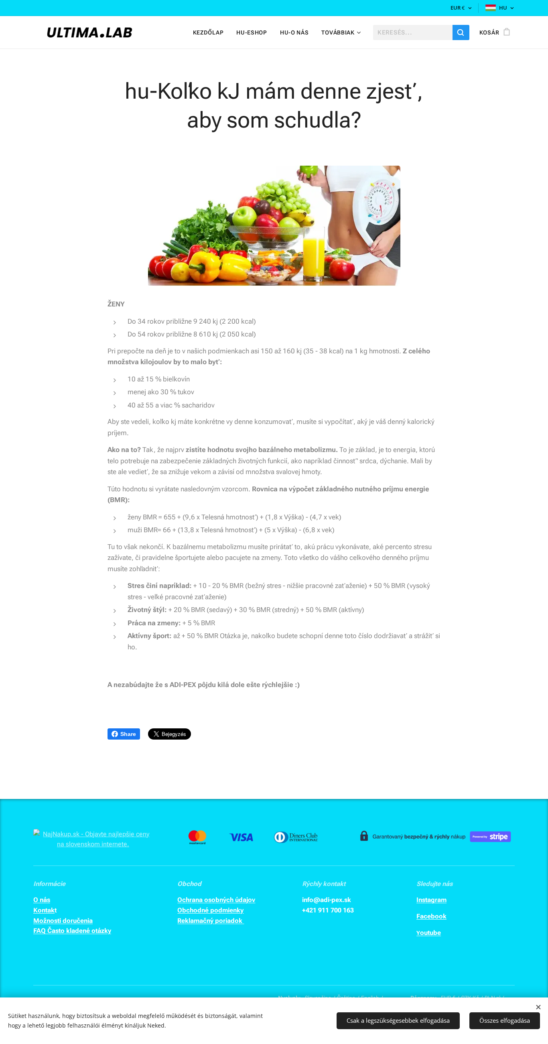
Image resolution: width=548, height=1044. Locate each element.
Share (128, 734)
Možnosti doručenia (63, 920)
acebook (433, 916)
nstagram (432, 900)
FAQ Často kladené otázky (72, 931)
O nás (41, 900)
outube (430, 933)
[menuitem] (210, 32)
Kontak (44, 910)
